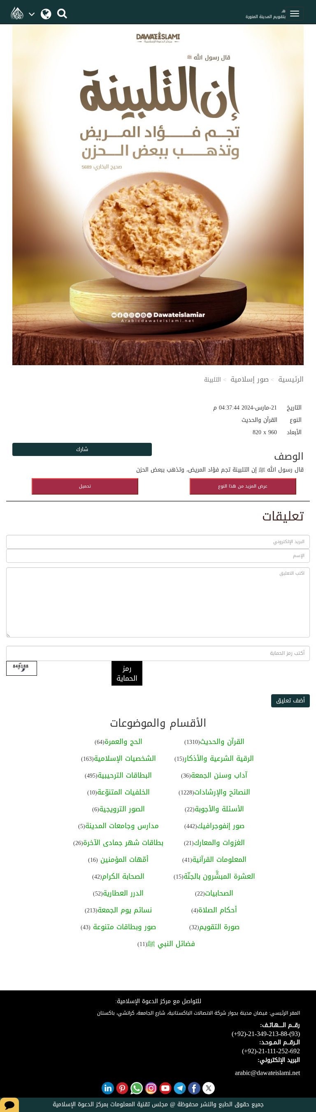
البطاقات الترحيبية (125, 775)
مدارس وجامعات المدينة (122, 825)
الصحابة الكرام (123, 876)
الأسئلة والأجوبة (219, 808)
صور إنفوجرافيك (220, 825)
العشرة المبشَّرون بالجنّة (219, 876)
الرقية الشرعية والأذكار (219, 758)
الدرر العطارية (123, 893)
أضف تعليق (290, 700)
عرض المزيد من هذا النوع (242, 486)
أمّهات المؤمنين (123, 859)
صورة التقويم (219, 926)
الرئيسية (291, 379)
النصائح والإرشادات (222, 792)
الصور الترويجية (122, 808)
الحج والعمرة (123, 741)
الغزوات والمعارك (219, 842)
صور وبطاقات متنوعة (123, 926)
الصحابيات (219, 893)
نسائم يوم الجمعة (125, 909)
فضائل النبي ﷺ (171, 943)
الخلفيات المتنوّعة (123, 792)
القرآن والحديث (222, 741)
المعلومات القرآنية (219, 859)
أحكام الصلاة (217, 909)
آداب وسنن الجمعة (219, 775)
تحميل (85, 486)
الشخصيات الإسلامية (125, 758)
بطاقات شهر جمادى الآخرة (123, 842)
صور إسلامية (249, 379)
